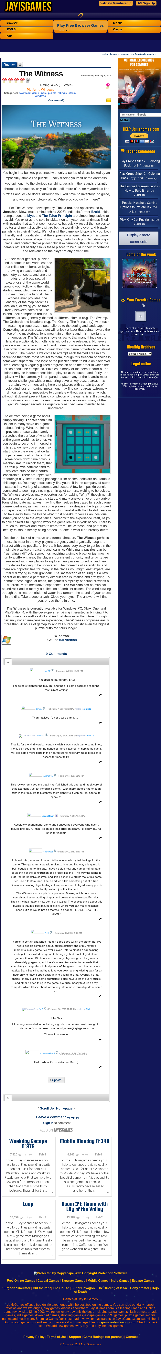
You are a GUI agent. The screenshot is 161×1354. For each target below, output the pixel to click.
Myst (31, 216)
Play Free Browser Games (80, 25)
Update (56, 1080)
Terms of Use (57, 1336)
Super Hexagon (83, 1288)
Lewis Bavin (48, 816)
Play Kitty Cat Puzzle (134, 220)
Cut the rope (42, 1288)
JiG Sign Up (146, 3)
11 (26, 1154)
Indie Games (120, 1280)
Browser (11, 23)
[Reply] (99, 696)
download (25, 93)
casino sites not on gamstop (115, 54)
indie (43, 93)
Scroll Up (47, 1108)
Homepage (64, 1108)
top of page (72, 1118)
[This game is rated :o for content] (108, 101)
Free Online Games (21, 1280)
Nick (88, 1009)
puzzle (52, 93)
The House (61, 1288)
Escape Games (143, 1280)
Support (75, 1336)
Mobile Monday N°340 (84, 1141)
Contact (132, 1336)
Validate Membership (115, 3)
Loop (28, 1203)
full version (68, 640)
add (140, 316)
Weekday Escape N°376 (28, 1144)
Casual (118, 29)
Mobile (117, 23)
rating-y (62, 93)
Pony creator (139, 1288)
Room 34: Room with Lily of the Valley (84, 1206)
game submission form (118, 1322)
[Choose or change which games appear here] (144, 305)
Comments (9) (56, 100)
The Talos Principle (57, 216)
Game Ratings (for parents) (103, 1336)
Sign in (48, 1123)
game (35, 93)
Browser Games (73, 1280)
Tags (80, 15)
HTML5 (11, 29)
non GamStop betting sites (143, 54)
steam (72, 93)
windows (40, 95)
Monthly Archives (141, 346)
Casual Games (48, 1280)
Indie (9, 36)
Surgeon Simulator (16, 1288)
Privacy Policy (34, 1336)
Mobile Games (98, 1280)
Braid (95, 212)
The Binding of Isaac (112, 1288)
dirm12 (87, 709)
